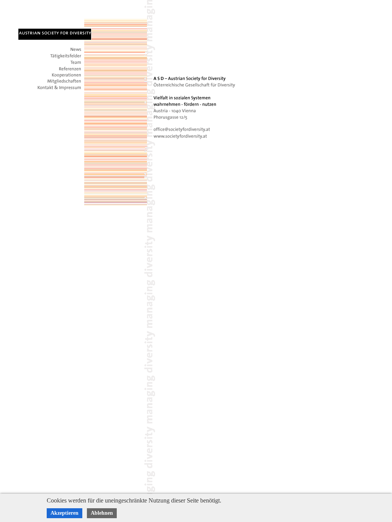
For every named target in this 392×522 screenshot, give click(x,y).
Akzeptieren (64, 513)
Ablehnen (102, 513)
